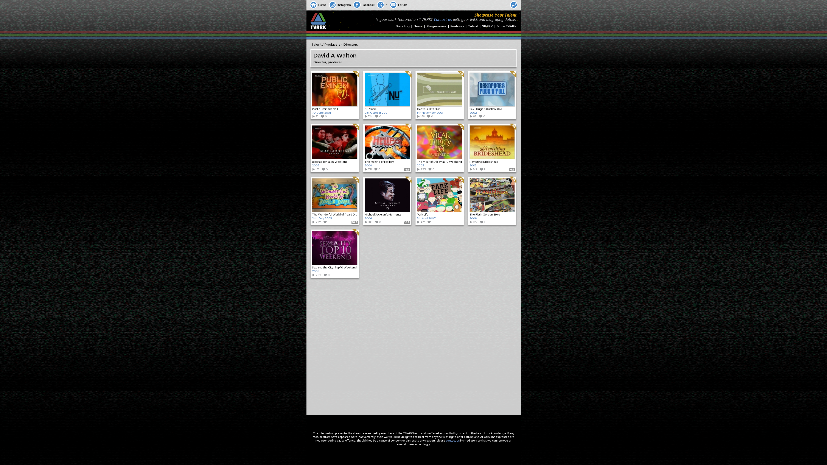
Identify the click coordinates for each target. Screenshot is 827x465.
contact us (453, 440)
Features (457, 26)
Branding (402, 26)
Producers (332, 44)
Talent (473, 26)
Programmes (436, 26)
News (418, 26)
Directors (350, 44)
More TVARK (506, 26)
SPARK (487, 26)
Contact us (443, 20)
